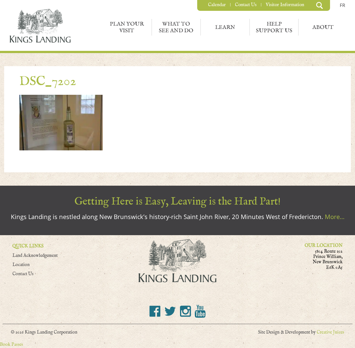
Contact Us (246, 5)
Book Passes (11, 344)
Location (21, 264)
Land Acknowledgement (35, 255)
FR (342, 5)
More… (334, 216)
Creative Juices (330, 332)
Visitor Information (285, 5)
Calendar (217, 5)
